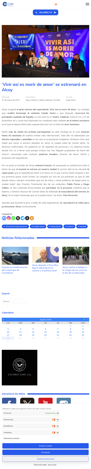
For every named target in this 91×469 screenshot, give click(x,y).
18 (20, 335)
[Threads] (27, 218)
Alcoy (28, 100)
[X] (18, 218)
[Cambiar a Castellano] (56, 4)
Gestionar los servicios (11, 438)
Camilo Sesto (39, 226)
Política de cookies (40, 464)
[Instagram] (9, 218)
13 (45, 332)
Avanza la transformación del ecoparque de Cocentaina (14, 270)
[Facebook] (4, 218)
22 (70, 335)
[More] (32, 218)
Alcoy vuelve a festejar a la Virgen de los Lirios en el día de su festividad (74, 270)
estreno (70, 226)
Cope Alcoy (71, 100)
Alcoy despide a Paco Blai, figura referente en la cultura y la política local (45, 268)
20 (45, 335)
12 (33, 332)
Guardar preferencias (45, 459)
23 (83, 335)
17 (8, 335)
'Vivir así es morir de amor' (16, 226)
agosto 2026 (45, 319)
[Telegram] (22, 218)
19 (33, 335)
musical (83, 226)
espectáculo (56, 226)
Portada (56, 100)
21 (58, 335)
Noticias (48, 100)
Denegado (45, 452)
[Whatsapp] (13, 218)
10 (8, 332)
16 (83, 332)
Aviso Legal (52, 464)
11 (20, 332)
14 (58, 332)
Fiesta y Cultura (37, 100)
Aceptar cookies (45, 446)
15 (70, 332)
